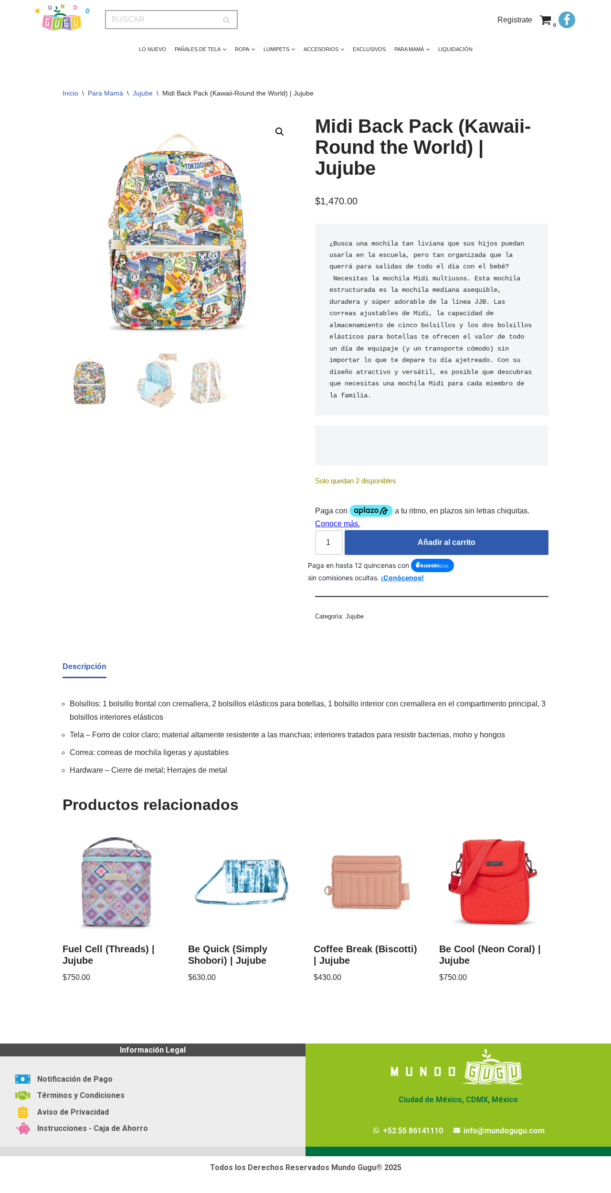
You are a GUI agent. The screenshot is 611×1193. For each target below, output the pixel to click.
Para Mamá (105, 93)
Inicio (70, 93)
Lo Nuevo (152, 49)
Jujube (143, 93)
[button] (224, 49)
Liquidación (455, 49)
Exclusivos (369, 49)
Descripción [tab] (84, 666)
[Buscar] (227, 19)
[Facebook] (566, 19)
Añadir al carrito (446, 542)
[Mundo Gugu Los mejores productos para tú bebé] (62, 17)
